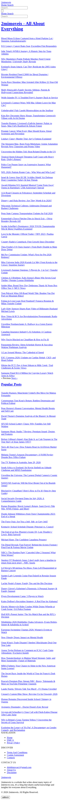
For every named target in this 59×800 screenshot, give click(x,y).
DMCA (10, 740)
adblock (5, 797)
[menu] (2, 10)
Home (4, 5)
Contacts (11, 757)
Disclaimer (12, 772)
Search (10, 5)
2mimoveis (6, 2)
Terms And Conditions (17, 752)
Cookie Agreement (15, 755)
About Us (11, 770)
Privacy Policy (13, 743)
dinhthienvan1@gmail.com (19, 767)
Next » (14, 378)
